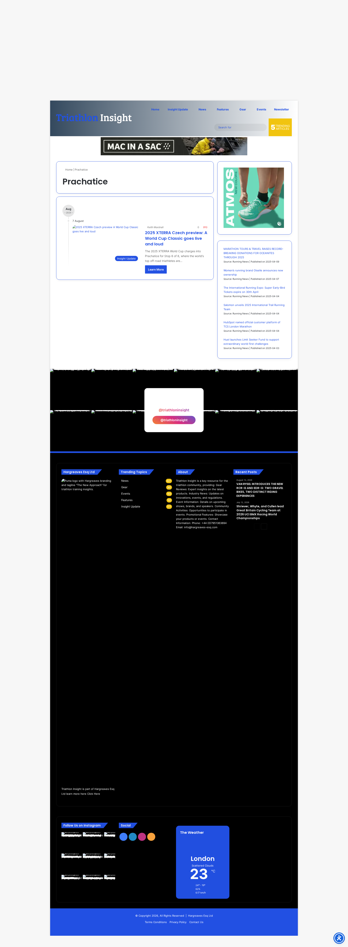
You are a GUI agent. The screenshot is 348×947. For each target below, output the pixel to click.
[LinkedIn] (183, 534)
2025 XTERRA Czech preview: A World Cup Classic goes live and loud (176, 238)
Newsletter (281, 109)
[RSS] (193, 534)
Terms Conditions (156, 922)
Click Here (93, 793)
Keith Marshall (155, 227)
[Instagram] (188, 534)
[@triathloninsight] (174, 402)
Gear (242, 109)
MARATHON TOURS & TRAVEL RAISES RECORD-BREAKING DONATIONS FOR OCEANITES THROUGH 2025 (253, 253)
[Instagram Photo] (70, 389)
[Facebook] (178, 534)
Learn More (156, 269)
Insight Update (177, 109)
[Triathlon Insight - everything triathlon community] (94, 118)
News (202, 109)
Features (222, 109)
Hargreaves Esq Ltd (200, 915)
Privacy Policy (178, 922)
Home (155, 109)
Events (261, 109)
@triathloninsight (174, 420)
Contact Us (196, 922)
